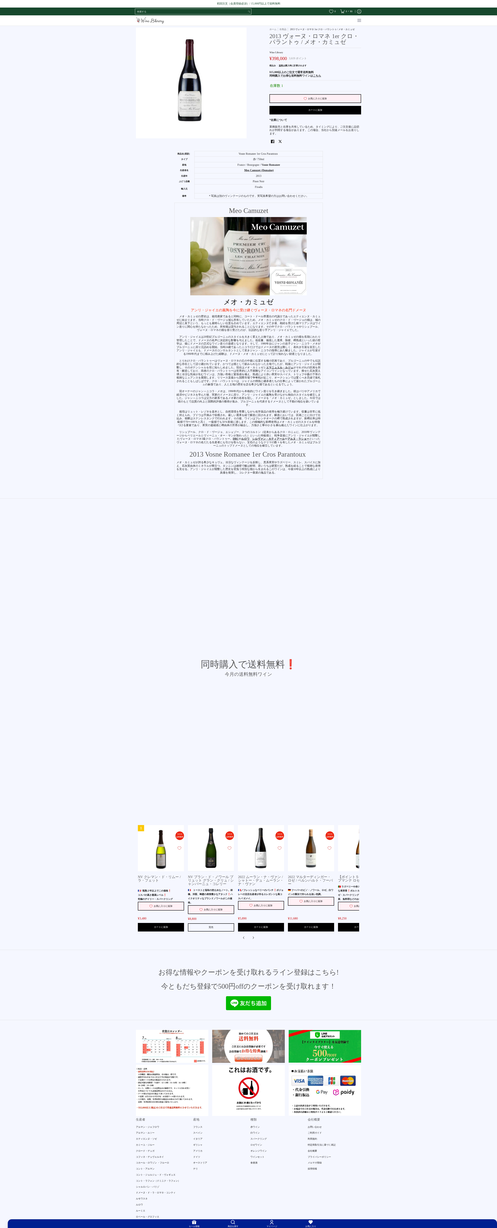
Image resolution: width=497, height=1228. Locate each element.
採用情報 (312, 1168)
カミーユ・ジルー (145, 1144)
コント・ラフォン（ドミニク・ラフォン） (158, 1180)
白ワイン (255, 1132)
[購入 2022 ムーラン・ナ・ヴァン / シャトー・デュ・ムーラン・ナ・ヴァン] (261, 848)
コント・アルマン (145, 1168)
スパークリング (258, 1138)
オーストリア (200, 1162)
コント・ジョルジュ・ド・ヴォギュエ (156, 1174)
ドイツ (196, 1157)
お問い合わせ (315, 1127)
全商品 (282, 29)
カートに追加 (315, 110)
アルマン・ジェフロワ (147, 1127)
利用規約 (312, 1138)
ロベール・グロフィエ (147, 1216)
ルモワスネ (142, 1198)
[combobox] (191, 11)
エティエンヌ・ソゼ (146, 1138)
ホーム (272, 29)
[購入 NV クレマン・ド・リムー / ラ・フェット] (161, 848)
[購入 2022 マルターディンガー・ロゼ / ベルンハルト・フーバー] (311, 848)
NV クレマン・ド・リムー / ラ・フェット (159, 878)
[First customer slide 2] (248, 1046)
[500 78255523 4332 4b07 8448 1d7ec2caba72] (325, 1046)
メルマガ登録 (315, 1162)
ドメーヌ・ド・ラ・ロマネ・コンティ (156, 1192)
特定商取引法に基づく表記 (322, 1144)
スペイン (197, 1132)
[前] (244, 937)
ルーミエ (140, 1210)
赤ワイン (255, 1127)
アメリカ (197, 1151)
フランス (197, 1127)
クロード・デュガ (145, 1151)
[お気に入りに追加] (179, 848)
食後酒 (253, 1162)
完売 (211, 927)
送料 (281, 65)
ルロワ (139, 1204)
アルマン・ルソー (145, 1132)
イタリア (197, 1138)
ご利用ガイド (315, 1132)
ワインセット (257, 1157)
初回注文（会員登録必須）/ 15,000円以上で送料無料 (248, 3)
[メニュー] (359, 20)
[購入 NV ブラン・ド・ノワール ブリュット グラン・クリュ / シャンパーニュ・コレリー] (211, 848)
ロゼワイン (256, 1144)
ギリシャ (197, 1144)
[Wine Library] (150, 20)
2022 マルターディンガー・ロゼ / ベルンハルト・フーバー (310, 880)
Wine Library (276, 52)
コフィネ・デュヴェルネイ (150, 1157)
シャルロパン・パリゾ (147, 1186)
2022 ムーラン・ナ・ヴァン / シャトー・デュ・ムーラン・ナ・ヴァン (260, 880)
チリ (195, 1168)
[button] (272, 141)
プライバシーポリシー (319, 1157)
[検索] (249, 11)
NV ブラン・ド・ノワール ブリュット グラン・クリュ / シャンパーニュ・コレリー (211, 880)
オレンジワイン (258, 1151)
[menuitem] (346, 11)
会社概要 (312, 1151)
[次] (253, 937)
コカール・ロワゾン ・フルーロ (152, 1162)
